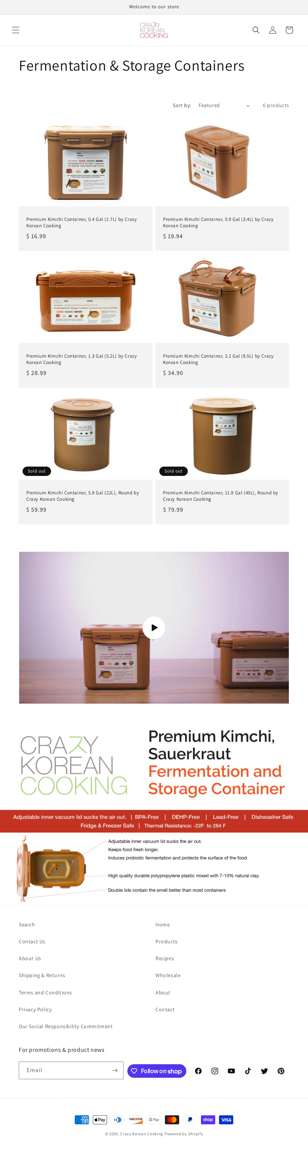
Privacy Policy (35, 1009)
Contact (165, 1009)
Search (27, 924)
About (163, 992)
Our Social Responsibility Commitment (66, 1026)
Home (163, 924)
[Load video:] (154, 628)
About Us (30, 958)
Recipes (165, 958)
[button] (16, 30)
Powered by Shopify (184, 1133)
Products (167, 941)
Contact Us (32, 941)
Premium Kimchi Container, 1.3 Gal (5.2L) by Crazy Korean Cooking (81, 359)
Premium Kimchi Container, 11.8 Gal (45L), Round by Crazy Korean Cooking (220, 496)
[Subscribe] (115, 1070)
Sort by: (182, 105)
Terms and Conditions (45, 992)
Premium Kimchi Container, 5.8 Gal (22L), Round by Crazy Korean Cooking (82, 496)
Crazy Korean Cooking (141, 1133)
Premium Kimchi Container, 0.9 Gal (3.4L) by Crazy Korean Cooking (218, 222)
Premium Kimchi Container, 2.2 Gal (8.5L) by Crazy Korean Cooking (218, 359)
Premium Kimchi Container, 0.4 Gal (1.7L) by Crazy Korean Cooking (81, 222)
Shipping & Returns (42, 975)
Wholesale (168, 975)
